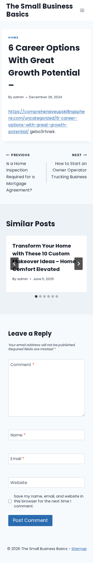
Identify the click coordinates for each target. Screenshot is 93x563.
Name (18, 435)
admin (18, 97)
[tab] (36, 296)
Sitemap (79, 548)
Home (13, 37)
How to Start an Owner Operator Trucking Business (69, 166)
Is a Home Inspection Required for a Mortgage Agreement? (20, 173)
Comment (22, 365)
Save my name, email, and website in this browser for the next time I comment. (48, 501)
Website (18, 482)
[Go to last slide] (14, 263)
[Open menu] (82, 10)
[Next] (78, 263)
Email (17, 459)
